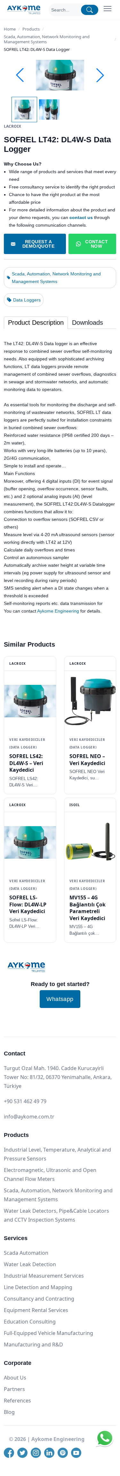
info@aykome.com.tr (29, 1116)
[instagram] (36, 1453)
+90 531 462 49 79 (25, 1101)
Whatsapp (60, 999)
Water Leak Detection (30, 1264)
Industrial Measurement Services (44, 1275)
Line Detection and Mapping (38, 1287)
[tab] (36, 322)
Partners (14, 1389)
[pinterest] (63, 1453)
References (17, 1400)
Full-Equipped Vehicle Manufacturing (48, 1333)
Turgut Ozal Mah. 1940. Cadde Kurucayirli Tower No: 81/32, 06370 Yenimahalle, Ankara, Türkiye (58, 1077)
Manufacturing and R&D (33, 1344)
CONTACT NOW (96, 244)
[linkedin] (49, 1453)
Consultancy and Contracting (39, 1298)
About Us (15, 1377)
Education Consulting (30, 1321)
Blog (9, 1412)
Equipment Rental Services (36, 1310)
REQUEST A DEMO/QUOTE (38, 244)
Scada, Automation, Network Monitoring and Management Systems (47, 39)
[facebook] (9, 1453)
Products (31, 29)
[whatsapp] (105, 1445)
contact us (81, 217)
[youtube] (76, 1453)
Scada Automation (26, 1252)
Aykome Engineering (58, 611)
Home (10, 29)
